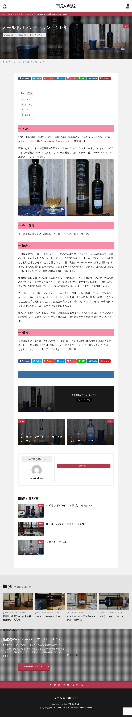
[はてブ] (60, 78)
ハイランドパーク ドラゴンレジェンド (69, 505)
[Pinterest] (105, 78)
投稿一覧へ (83, 466)
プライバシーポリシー (66, 697)
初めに (26, 99)
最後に (26, 115)
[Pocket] (71, 78)
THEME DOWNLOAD (33, 666)
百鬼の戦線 (66, 6)
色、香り (27, 104)
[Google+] (49, 78)
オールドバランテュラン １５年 (65, 523)
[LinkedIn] (92, 78)
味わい (26, 109)
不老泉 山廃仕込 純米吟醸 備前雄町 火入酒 (18, 618)
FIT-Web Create (61, 707)
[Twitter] (37, 78)
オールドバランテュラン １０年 (31, 62)
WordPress (86, 707)
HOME (7, 62)
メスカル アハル (56, 542)
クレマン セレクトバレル (48, 616)
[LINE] (81, 78)
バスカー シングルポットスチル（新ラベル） (81, 618)
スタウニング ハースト (111, 616)
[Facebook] (24, 78)
